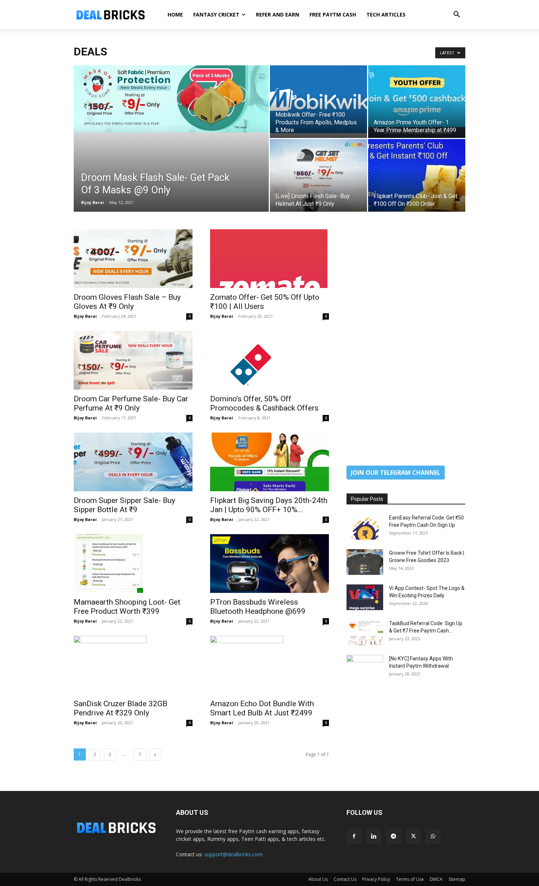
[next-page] (155, 754)
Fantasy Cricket (216, 14)
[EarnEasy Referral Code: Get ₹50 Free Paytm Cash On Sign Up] (364, 527)
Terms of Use (410, 879)
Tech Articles (386, 14)
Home (175, 14)
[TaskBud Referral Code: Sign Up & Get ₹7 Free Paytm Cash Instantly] (364, 632)
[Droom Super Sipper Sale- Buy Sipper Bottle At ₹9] (133, 462)
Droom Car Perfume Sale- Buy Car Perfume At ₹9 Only (131, 403)
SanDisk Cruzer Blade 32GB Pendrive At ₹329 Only (120, 708)
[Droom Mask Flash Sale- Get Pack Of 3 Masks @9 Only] (171, 98)
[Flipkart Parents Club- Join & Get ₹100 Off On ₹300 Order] (416, 175)
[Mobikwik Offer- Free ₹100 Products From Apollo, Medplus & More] (318, 99)
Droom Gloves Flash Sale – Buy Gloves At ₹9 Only (127, 302)
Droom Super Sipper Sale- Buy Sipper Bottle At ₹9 (124, 505)
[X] (413, 836)
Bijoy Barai (92, 202)
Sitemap (456, 879)
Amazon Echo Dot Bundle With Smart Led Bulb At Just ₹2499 (262, 708)
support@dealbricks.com (233, 854)
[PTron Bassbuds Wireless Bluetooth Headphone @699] (269, 563)
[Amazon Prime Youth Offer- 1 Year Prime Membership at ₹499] (416, 101)
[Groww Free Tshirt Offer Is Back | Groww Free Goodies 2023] (364, 562)
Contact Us (345, 879)
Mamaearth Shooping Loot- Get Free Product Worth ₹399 (127, 607)
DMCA (436, 879)
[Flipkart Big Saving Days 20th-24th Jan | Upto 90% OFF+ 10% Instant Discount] (269, 462)
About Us (318, 879)
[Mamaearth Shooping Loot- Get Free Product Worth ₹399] (133, 563)
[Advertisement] (406, 339)
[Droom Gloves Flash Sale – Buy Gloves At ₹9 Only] (133, 258)
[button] (456, 15)
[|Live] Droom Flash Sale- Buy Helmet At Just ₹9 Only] (318, 175)
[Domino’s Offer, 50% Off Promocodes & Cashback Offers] (269, 360)
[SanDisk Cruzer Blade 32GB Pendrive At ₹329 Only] (133, 665)
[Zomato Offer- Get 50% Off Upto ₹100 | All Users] (269, 258)
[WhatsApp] (433, 836)
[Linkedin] (373, 836)
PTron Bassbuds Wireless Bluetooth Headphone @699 (257, 607)
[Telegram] (393, 836)
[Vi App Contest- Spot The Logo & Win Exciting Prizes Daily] (364, 597)
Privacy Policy (376, 879)
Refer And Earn (277, 14)
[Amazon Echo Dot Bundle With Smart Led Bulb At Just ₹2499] (269, 665)
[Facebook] (353, 836)
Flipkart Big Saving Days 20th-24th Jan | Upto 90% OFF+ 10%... (268, 505)
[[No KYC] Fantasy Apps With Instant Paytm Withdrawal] (364, 668)
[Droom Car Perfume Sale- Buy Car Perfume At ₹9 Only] (133, 360)
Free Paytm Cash (332, 14)
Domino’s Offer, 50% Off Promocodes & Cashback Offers (264, 403)
